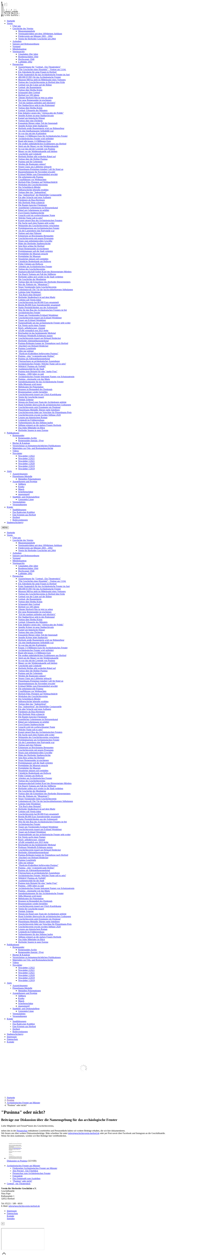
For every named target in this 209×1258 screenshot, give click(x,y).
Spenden (11, 1218)
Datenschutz (12, 1213)
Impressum (12, 1211)
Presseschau (22, 1130)
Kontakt (10, 1216)
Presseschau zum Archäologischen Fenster (31, 1173)
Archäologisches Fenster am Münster (23, 1102)
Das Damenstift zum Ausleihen (26, 1178)
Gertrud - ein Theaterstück (18, 1183)
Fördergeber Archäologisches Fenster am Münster (35, 1168)
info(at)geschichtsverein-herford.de (83, 1133)
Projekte (10, 1100)
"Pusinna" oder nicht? (22, 1181)
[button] (10, 23)
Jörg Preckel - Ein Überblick (25, 1171)
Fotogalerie (18, 1176)
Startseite (11, 1097)
